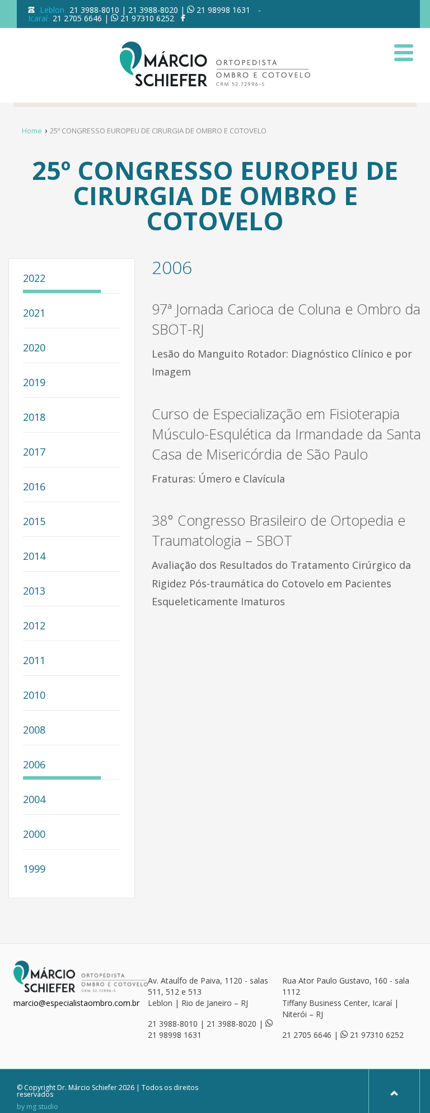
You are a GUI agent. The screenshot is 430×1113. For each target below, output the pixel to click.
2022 (34, 279)
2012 (34, 626)
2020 (34, 348)
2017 (34, 452)
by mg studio (37, 1106)
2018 (34, 418)
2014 (34, 557)
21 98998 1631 (223, 9)
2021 (34, 313)
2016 (34, 487)
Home (32, 131)
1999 (34, 869)
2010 (34, 696)
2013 (34, 591)
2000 (34, 835)
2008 (34, 730)
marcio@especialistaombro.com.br (76, 1003)
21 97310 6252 (147, 18)
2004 (34, 800)
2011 (34, 661)
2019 (34, 383)
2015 (34, 522)
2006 (34, 765)
